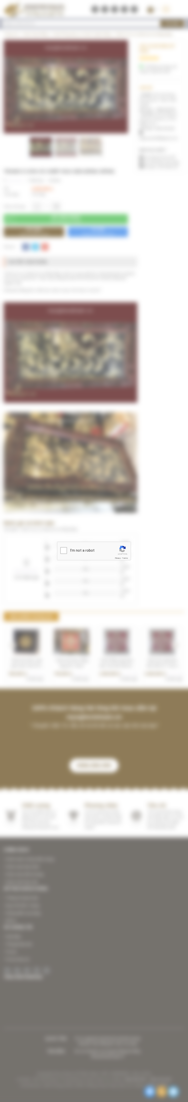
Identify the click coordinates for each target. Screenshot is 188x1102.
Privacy (118, 558)
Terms (125, 558)
